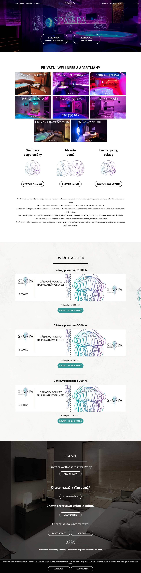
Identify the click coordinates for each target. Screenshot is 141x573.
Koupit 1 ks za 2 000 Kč (70, 310)
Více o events (70, 515)
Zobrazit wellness (32, 184)
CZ (134, 3)
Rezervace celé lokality (108, 184)
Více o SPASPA (70, 474)
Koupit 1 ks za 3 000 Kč (70, 365)
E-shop (113, 3)
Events (105, 3)
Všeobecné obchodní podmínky (52, 549)
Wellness (19, 3)
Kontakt (122, 3)
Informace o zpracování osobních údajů (85, 549)
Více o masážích (70, 496)
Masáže (29, 3)
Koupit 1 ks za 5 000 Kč (70, 421)
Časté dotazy (59, 533)
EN (138, 3)
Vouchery (38, 3)
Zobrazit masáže (70, 184)
